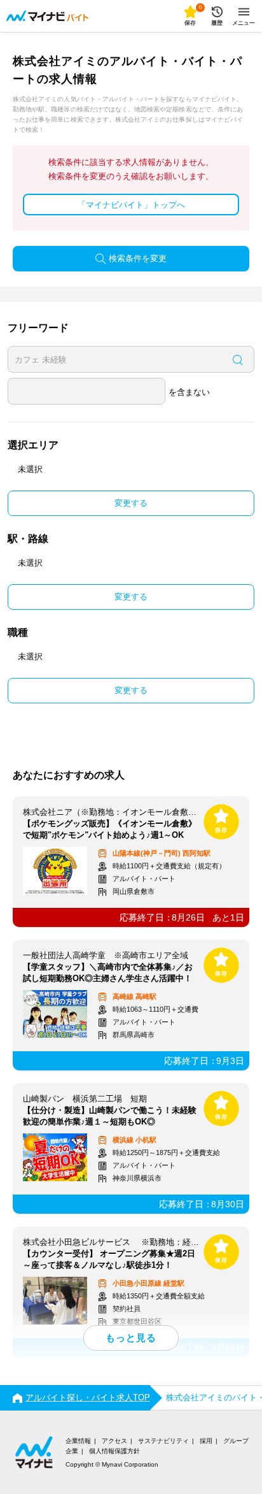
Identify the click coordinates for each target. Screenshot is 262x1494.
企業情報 (78, 1440)
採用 (206, 1440)
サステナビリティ (163, 1440)
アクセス (114, 1440)
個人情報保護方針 (114, 1450)
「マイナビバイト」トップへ (131, 205)
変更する (131, 503)
